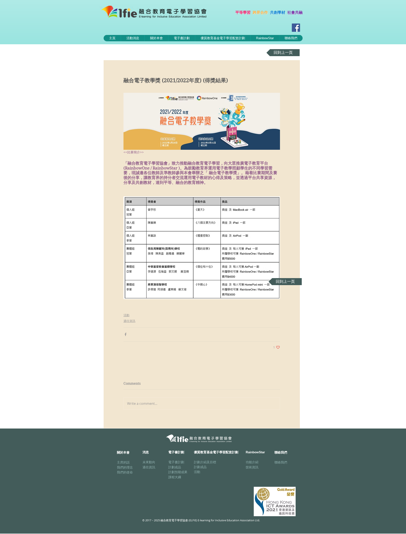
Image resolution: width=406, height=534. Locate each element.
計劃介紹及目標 (205, 462)
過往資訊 (129, 321)
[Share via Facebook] (125, 334)
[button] (181, 38)
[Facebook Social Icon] (296, 28)
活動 (126, 315)
